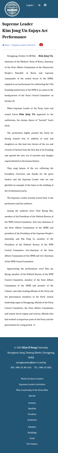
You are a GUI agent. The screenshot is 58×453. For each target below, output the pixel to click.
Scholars (32, 427)
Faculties (32, 414)
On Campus (32, 444)
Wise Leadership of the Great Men (32, 390)
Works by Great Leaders (32, 378)
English (29, 5)
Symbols (32, 408)
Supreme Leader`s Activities (23, 45)
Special (32, 395)
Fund (32, 438)
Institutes (32, 420)
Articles (32, 403)
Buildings (32, 432)
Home (7, 45)
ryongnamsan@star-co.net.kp (31, 362)
